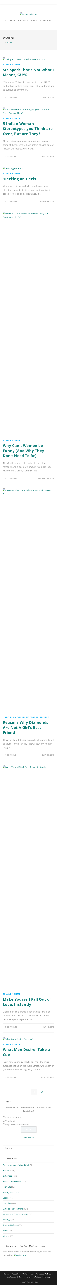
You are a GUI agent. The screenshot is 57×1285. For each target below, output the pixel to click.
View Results (28, 1137)
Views (5, 1236)
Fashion (6, 1170)
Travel (5, 1230)
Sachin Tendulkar (13, 1117)
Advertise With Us (43, 1274)
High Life (7, 1186)
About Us (15, 1274)
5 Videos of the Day (42, 1277)
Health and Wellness (12, 1181)
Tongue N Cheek (11, 64)
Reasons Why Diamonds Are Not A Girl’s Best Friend (25, 727)
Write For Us (27, 1274)
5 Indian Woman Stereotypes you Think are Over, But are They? (28, 128)
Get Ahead (7, 1175)
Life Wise (7, 1203)
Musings (6, 1219)
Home (6, 1274)
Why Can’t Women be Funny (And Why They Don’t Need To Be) (23, 450)
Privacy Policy (25, 1277)
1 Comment (10, 156)
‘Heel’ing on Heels (19, 178)
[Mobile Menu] (28, 3)
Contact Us (11, 1277)
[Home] (3, 42)
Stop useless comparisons (17, 1124)
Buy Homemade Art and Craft (16, 1165)
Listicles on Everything (16, 717)
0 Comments (11, 97)
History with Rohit (11, 1192)
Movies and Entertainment (15, 1214)
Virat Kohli (10, 1121)
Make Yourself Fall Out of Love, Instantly (27, 1002)
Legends (6, 1197)
